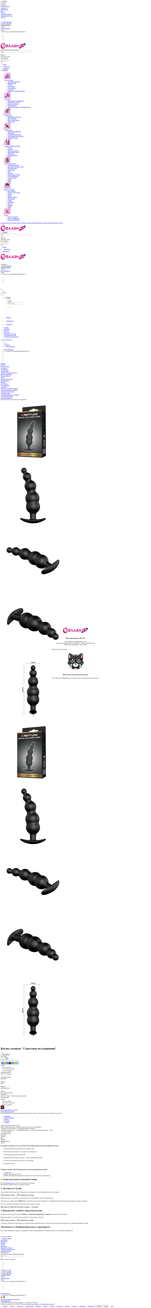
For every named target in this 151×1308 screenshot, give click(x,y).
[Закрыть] (52, 681)
